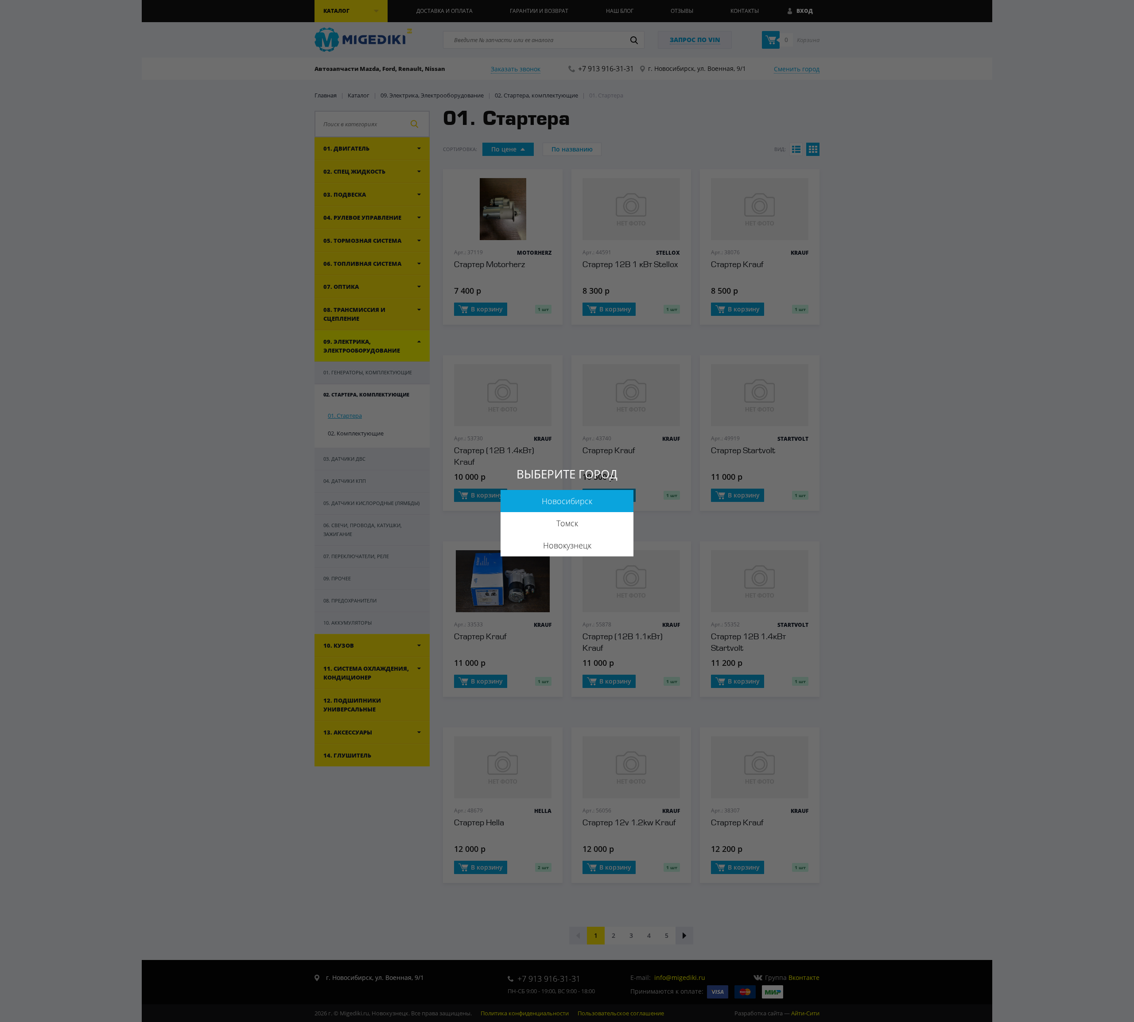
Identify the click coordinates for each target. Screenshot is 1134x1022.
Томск (567, 523)
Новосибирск (567, 501)
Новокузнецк (567, 545)
